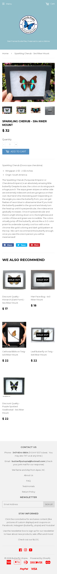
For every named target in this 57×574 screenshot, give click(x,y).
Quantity (7, 139)
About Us (28, 475)
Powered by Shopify (40, 558)
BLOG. (36, 539)
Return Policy (28, 492)
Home (5, 53)
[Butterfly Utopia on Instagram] (25, 550)
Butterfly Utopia (20, 558)
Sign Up (49, 504)
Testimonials (28, 486)
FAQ (28, 481)
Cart (52, 3)
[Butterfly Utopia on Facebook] (20, 550)
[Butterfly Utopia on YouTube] (30, 550)
